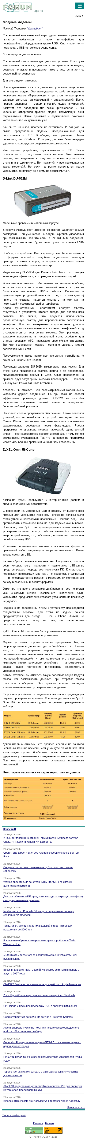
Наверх (49, 1123)
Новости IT (9, 829)
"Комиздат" (34, 28)
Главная (38, 1123)
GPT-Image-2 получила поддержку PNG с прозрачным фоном (40, 1006)
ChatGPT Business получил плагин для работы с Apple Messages (42, 984)
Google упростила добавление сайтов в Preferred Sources (38, 1016)
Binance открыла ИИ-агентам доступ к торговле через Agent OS (41, 1100)
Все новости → (76, 1107)
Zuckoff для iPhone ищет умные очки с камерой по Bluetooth (39, 995)
